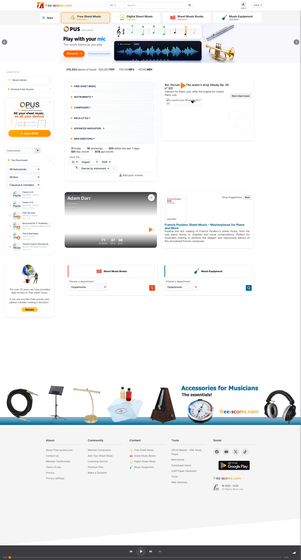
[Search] (114, 168)
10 (164, 60)
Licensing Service (98, 461)
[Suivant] (151, 197)
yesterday (95, 148)
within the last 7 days (124, 148)
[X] (235, 451)
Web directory (179, 482)
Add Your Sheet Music (100, 455)
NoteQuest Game (181, 465)
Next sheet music (241, 96)
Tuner (174, 476)
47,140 (145, 69)
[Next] (150, 551)
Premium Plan (95, 467)
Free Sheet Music (144, 449)
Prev (4, 42)
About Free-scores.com (59, 449)
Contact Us (52, 455)
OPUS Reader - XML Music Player (186, 451)
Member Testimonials (58, 461)
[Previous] (131, 551)
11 (168, 60)
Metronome (177, 459)
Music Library (20, 80)
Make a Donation (97, 472)
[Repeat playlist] (160, 551)
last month (104, 151)
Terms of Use (53, 467)
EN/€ (256, 5)
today (76, 148)
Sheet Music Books (145, 455)
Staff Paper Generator (183, 470)
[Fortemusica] (216, 487)
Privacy (50, 472)
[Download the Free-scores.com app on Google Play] (234, 465)
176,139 (126, 69)
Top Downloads (19, 160)
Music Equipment (144, 467)
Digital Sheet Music (145, 461)
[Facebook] (217, 451)
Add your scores (133, 175)
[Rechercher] (190, 5)
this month (80, 151)
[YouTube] (226, 451)
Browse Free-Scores (22, 89)
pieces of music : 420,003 (90, 69)
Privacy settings (55, 478)
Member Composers (99, 449)
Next (296, 42)
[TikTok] (245, 451)
